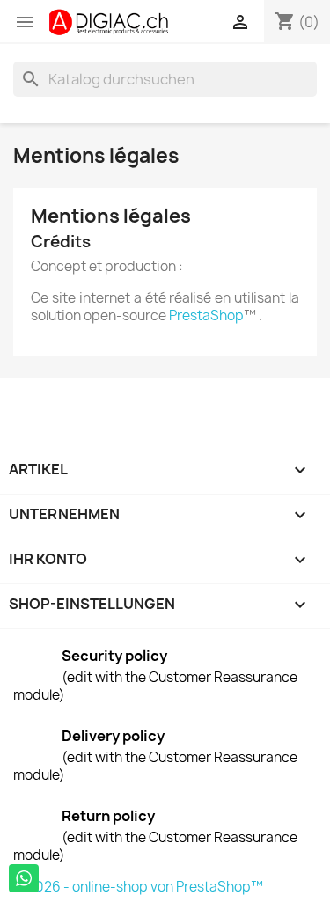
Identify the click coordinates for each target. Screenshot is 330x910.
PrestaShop (206, 315)
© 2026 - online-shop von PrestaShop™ (138, 886)
